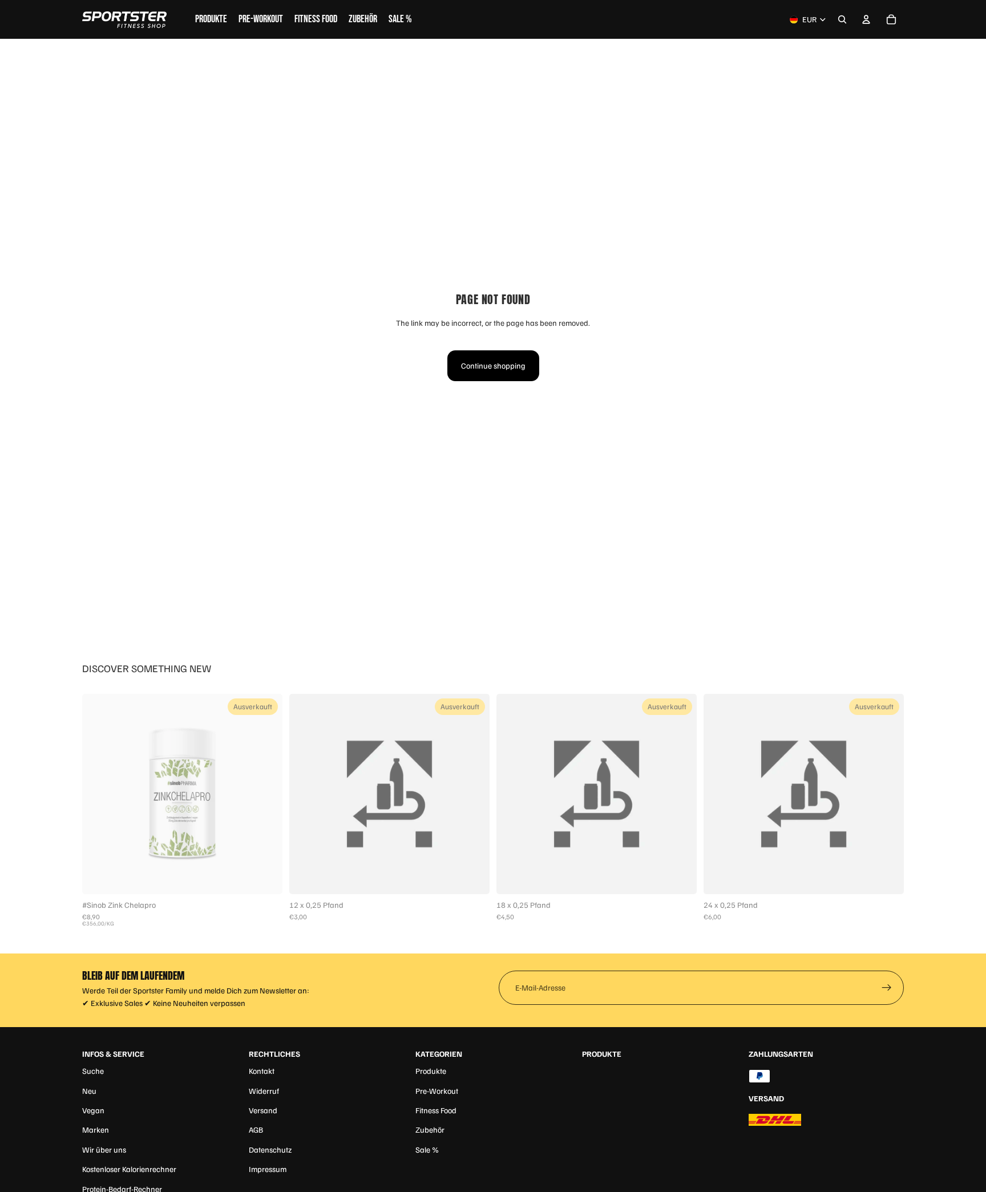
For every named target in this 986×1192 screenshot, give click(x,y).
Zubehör (429, 1129)
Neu (89, 1091)
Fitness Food (435, 1110)
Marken (95, 1129)
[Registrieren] (887, 988)
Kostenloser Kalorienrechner (129, 1169)
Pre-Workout (436, 1091)
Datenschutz (270, 1149)
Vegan (93, 1110)
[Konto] (866, 19)
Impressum (267, 1169)
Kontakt (261, 1071)
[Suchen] (842, 19)
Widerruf (264, 1091)
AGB (256, 1129)
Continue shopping (493, 365)
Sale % (427, 1149)
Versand (263, 1110)
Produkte (430, 1071)
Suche (93, 1071)
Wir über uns (104, 1149)
